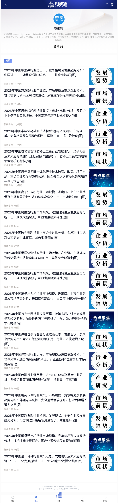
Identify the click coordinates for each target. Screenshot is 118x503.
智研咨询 (8, 84)
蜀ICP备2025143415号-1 (48, 489)
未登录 (105, 501)
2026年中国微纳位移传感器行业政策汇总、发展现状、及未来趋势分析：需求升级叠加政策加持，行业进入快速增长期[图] (45, 339)
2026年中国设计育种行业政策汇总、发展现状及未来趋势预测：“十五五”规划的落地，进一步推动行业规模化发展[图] (45, 458)
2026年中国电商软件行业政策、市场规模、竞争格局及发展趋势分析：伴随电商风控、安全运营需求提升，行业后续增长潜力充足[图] (45, 400)
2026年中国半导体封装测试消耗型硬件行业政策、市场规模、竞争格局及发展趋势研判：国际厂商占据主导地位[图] (43, 133)
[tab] (12, 499)
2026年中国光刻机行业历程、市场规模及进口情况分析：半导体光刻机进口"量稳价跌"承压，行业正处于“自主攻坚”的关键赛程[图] (45, 359)
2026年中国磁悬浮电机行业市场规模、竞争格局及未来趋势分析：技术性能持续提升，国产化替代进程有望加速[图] (45, 438)
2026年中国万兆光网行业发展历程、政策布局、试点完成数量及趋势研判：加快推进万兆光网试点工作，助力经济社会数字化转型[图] (45, 318)
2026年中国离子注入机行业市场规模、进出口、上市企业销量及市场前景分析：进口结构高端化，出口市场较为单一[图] (45, 194)
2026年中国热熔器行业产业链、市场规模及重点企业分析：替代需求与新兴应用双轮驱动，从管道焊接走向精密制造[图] (45, 93)
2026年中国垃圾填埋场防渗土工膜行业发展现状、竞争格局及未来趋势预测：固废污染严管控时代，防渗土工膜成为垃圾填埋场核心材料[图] (45, 156)
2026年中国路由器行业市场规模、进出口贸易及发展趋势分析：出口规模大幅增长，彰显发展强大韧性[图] (45, 214)
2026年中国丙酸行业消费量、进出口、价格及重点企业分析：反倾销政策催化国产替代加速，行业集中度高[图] (43, 377)
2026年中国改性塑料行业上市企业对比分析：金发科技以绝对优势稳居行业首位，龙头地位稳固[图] (45, 235)
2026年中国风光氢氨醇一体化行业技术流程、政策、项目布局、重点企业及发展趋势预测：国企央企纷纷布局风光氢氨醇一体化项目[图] (45, 176)
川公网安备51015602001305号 (68, 489)
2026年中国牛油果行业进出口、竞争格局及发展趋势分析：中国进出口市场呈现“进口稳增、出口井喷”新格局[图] (45, 72)
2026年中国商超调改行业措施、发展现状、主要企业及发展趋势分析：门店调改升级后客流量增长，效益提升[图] (45, 418)
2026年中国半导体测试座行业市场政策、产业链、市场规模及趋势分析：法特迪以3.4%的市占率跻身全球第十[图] (45, 255)
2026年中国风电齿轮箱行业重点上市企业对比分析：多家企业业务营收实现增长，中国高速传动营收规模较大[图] (45, 113)
